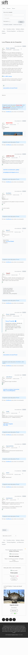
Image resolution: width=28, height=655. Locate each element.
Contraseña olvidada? (8, 24)
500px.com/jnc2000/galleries (9, 390)
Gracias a (11, 551)
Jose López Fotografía (8, 423)
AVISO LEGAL (20, 634)
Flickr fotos (5, 425)
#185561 (24, 444)
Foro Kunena (16, 551)
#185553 (24, 154)
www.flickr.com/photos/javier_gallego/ (11, 169)
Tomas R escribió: (10, 321)
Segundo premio (14, 605)
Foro (4, 29)
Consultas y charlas (11, 29)
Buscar (13, 8)
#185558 (24, 375)
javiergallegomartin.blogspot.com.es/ (11, 172)
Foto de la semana (14, 556)
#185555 (24, 228)
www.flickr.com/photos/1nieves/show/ (11, 389)
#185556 (24, 271)
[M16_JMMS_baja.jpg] (7, 76)
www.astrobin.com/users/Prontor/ (10, 88)
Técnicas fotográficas (11, 31)
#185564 (24, 470)
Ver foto (14, 579)
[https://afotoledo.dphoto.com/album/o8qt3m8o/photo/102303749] (14, 570)
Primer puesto (14, 573)
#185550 (24, 121)
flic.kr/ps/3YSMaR (10, 241)
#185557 (24, 312)
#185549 (24, 46)
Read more (14, 610)
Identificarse (8, 111)
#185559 (24, 409)
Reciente (8, 8)
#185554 (24, 191)
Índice (4, 8)
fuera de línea (16, 49)
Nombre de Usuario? (17, 24)
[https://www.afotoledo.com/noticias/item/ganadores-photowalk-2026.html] (14, 596)
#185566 (24, 496)
